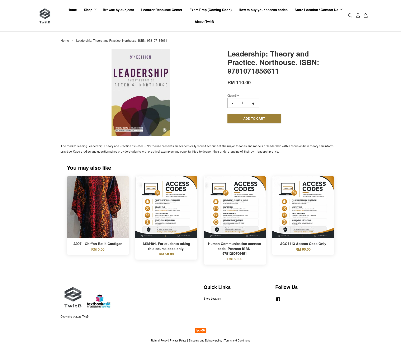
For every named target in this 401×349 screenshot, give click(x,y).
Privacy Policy (178, 340)
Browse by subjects (118, 9)
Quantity (233, 95)
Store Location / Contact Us (316, 9)
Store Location (212, 298)
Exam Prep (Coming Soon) (210, 9)
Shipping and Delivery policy (205, 340)
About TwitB (204, 21)
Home (72, 9)
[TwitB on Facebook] (278, 301)
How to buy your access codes (263, 9)
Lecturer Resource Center (161, 9)
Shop (88, 9)
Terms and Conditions (237, 340)
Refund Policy (159, 340)
